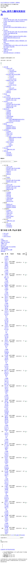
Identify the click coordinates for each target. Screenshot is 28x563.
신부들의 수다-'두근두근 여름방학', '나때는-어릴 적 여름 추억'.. (6, 370)
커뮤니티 (5, 51)
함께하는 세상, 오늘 (11, 80)
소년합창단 (6, 43)
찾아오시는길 (16, 37)
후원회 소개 (6, 40)
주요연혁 (20, 36)
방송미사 (12, 21)
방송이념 (15, 36)
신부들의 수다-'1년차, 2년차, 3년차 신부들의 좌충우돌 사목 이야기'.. (6, 262)
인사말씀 (5, 36)
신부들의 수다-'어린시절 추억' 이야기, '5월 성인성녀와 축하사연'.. (6, 457)
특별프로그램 (13, 33)
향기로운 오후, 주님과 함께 (17, 19)
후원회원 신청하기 (14, 40)
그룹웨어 (17, 2)
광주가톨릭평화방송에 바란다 (16, 119)
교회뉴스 (17, 21)
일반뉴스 (22, 21)
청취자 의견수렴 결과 (14, 121)
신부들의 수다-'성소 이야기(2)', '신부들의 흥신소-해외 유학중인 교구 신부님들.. (6, 486)
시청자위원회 (9, 116)
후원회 (5, 39)
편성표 (5, 22)
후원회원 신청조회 (11, 128)
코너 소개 (11, 70)
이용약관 (3, 549)
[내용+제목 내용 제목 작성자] (4, 537)
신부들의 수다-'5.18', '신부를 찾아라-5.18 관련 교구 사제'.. (6, 431)
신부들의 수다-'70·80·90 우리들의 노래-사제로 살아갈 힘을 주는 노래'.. (6, 356)
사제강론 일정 (12, 71)
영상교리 (5, 48)
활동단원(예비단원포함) (15, 137)
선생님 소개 (18, 45)
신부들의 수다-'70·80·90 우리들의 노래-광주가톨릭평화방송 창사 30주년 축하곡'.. (6, 416)
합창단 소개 (11, 45)
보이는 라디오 (7, 25)
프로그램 (5, 18)
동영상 (11, 145)
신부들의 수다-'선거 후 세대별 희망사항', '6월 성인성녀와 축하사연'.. (6, 401)
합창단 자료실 (9, 142)
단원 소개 (23, 45)
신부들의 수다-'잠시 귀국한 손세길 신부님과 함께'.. (6, 297)
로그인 (2, 2)
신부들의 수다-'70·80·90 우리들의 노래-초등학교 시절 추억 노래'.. (6, 471)
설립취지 (10, 36)
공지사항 (5, 52)
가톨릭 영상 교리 (7, 49)
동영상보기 (11, 52)
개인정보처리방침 (10, 549)
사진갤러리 (17, 52)
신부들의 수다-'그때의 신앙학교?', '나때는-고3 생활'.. (6, 275)
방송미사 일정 (12, 89)
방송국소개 (6, 34)
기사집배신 (12, 2)
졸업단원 (11, 139)
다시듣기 (5, 30)
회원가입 (6, 2)
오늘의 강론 (6, 19)
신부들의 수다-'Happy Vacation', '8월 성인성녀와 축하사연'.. (6, 286)
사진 (10, 143)
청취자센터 (10, 37)
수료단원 (11, 140)
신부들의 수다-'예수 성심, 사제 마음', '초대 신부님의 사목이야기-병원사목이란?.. (6, 386)
